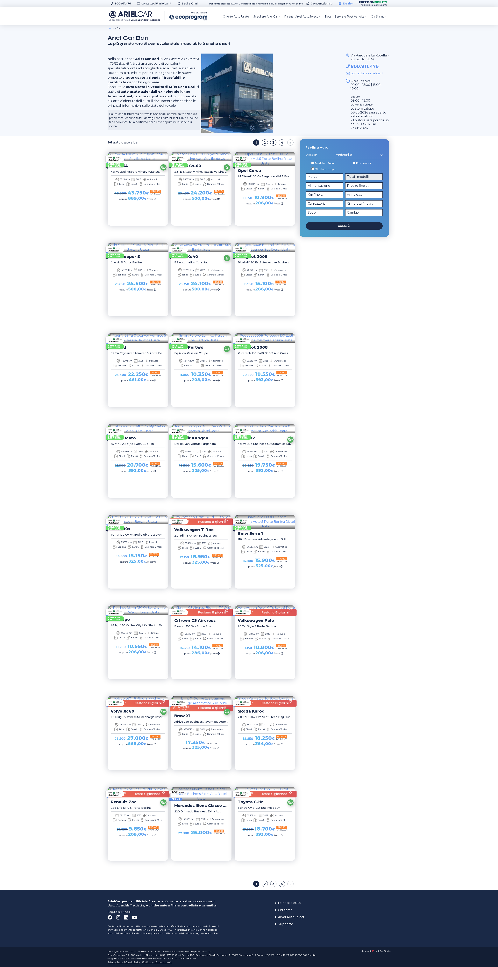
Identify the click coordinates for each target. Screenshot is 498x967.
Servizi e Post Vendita (349, 16)
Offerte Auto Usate (236, 16)
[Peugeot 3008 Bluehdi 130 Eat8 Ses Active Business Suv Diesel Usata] (265, 247)
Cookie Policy (132, 962)
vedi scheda (136, 231)
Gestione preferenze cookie (157, 962)
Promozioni (363, 163)
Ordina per (311, 155)
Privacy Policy (116, 962)
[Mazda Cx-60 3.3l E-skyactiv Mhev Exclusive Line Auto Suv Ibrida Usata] (201, 156)
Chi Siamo (378, 16)
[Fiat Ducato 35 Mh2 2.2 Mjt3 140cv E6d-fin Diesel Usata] (138, 428)
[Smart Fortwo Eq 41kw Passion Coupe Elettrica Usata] (201, 338)
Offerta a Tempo (325, 169)
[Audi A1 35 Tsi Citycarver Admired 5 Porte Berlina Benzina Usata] (138, 338)
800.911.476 (365, 66)
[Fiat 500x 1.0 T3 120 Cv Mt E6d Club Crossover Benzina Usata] (138, 519)
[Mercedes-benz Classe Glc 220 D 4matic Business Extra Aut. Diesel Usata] (201, 794)
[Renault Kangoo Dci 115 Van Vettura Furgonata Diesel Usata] (201, 428)
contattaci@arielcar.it (367, 73)
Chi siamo (285, 910)
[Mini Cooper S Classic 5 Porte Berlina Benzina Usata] (138, 247)
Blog (327, 16)
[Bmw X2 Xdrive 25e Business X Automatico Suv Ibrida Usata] (265, 428)
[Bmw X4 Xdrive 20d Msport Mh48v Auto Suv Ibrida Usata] (138, 156)
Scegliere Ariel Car (265, 16)
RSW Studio (384, 951)
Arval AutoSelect (325, 163)
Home (111, 28)
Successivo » (290, 142)
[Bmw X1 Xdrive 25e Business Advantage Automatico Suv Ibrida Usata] (201, 703)
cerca (343, 225)
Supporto (285, 924)
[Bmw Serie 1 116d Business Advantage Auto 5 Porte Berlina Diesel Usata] (265, 522)
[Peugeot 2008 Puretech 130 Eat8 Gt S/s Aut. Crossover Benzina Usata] (265, 338)
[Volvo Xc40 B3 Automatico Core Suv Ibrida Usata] (201, 247)
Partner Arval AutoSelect (301, 16)
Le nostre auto (289, 903)
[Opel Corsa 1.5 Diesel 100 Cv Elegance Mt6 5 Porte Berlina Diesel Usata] (265, 159)
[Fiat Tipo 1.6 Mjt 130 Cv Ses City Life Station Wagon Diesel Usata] (138, 610)
